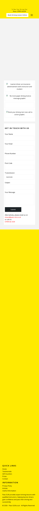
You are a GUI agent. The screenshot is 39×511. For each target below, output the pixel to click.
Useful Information (9, 491)
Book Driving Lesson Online (17, 15)
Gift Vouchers (7, 474)
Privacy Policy (7, 486)
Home (4, 469)
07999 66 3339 (10, 222)
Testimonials (7, 471)
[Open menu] (32, 15)
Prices (4, 476)
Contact (5, 479)
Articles (5, 488)
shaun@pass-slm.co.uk (13, 217)
